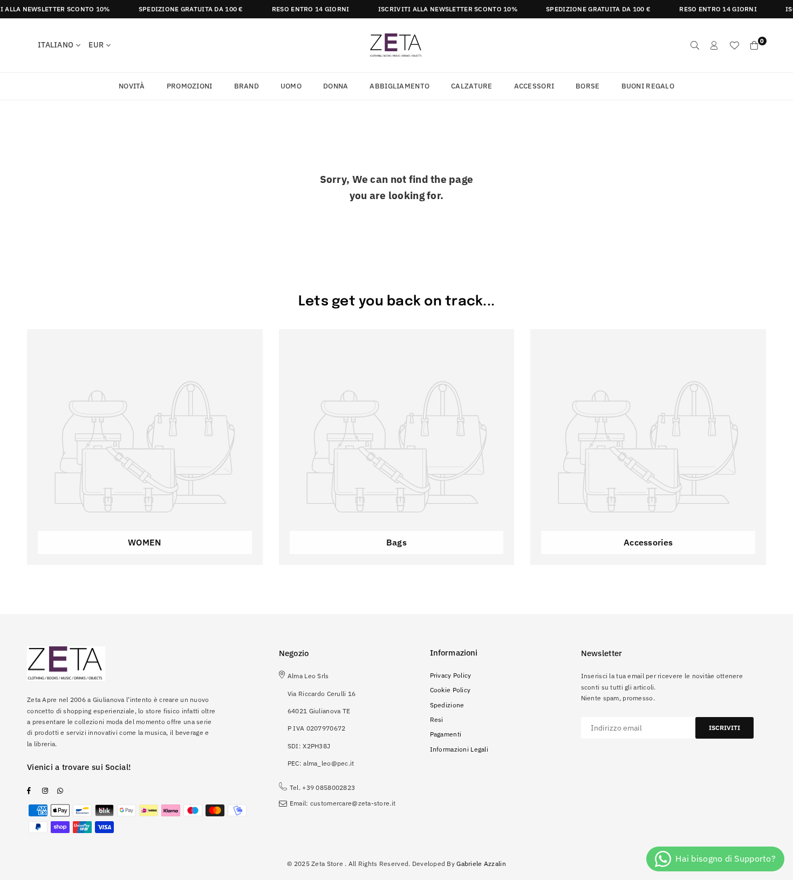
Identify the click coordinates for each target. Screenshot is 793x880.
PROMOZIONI (190, 86)
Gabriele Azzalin (480, 863)
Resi (436, 719)
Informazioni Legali (459, 749)
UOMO (291, 86)
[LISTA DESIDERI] (734, 45)
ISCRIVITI (724, 728)
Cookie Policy (450, 690)
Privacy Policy (450, 675)
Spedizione (447, 705)
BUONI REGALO (647, 86)
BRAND (246, 86)
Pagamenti (446, 734)
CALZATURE (472, 86)
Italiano (55, 45)
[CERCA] (695, 45)
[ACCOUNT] (714, 45)
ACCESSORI (534, 86)
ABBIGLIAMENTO (399, 86)
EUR (96, 45)
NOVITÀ (132, 86)
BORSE (587, 86)
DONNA (335, 86)
